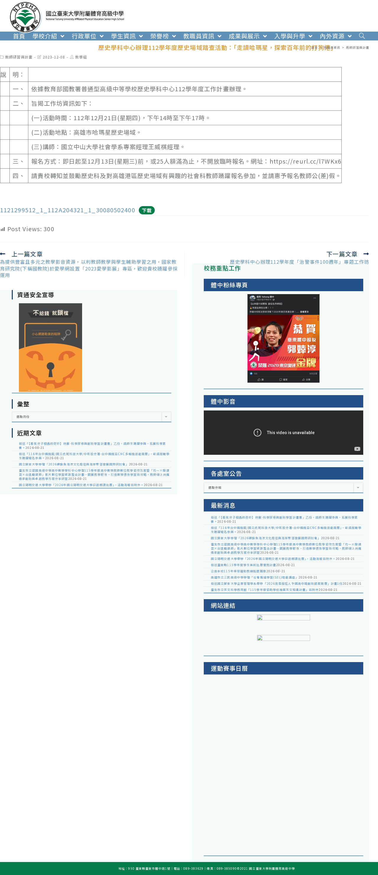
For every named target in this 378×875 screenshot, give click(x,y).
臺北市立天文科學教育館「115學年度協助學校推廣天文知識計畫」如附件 (265, 589)
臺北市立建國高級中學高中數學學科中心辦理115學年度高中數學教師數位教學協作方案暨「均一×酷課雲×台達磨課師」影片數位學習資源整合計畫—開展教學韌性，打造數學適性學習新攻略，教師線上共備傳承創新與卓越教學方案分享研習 (94, 474)
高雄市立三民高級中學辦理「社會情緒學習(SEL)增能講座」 (255, 577)
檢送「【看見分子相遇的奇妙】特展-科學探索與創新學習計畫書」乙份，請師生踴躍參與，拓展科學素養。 (92, 445)
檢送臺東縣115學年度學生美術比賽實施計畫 (243, 565)
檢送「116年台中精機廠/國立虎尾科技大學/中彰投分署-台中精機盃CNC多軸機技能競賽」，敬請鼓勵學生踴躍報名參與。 (94, 456)
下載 (147, 210)
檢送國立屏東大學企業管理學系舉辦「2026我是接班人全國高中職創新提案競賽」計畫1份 (277, 583)
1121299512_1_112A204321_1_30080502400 (67, 210)
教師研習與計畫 (18, 56)
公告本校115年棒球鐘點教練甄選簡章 (238, 571)
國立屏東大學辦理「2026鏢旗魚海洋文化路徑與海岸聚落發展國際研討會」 (74, 464)
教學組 (81, 56)
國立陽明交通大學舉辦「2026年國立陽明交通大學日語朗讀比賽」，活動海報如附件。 (81, 485)
